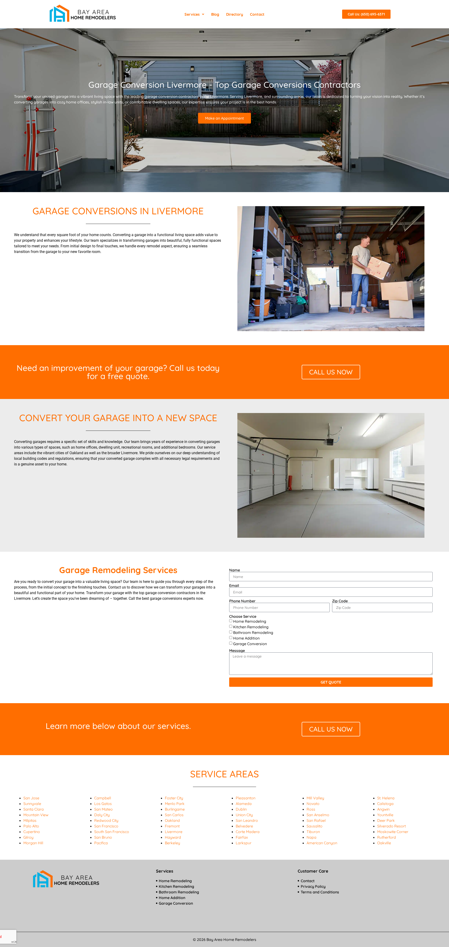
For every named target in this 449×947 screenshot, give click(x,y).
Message (237, 650)
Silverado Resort (391, 826)
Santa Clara (33, 809)
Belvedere (244, 826)
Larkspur (243, 843)
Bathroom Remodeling (253, 632)
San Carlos (174, 814)
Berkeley (172, 843)
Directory (234, 14)
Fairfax (242, 837)
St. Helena (386, 798)
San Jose (31, 798)
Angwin (383, 809)
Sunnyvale (32, 803)
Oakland (172, 820)
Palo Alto (31, 826)
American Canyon (322, 843)
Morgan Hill (33, 843)
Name (234, 570)
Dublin (241, 809)
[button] (194, 14)
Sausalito (314, 826)
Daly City (102, 814)
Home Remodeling (249, 621)
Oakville (384, 843)
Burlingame (175, 809)
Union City (244, 814)
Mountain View (35, 814)
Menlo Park (175, 803)
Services (192, 14)
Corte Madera (248, 831)
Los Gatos (103, 803)
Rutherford (386, 837)
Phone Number (242, 601)
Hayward (173, 837)
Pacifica (101, 843)
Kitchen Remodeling (250, 627)
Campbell (102, 798)
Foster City (174, 798)
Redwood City (106, 820)
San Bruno (103, 837)
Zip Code (340, 601)
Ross (311, 809)
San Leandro (247, 820)
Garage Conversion (250, 643)
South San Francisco (111, 831)
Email (234, 585)
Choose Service (242, 616)
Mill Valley (315, 798)
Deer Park (386, 820)
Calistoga (385, 803)
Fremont (172, 826)
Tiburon (313, 831)
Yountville (385, 814)
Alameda (244, 803)
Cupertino (31, 831)
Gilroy (28, 837)
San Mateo (103, 809)
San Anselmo (318, 814)
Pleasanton (245, 798)
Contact (257, 14)
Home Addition (246, 638)
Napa (311, 837)
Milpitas (29, 820)
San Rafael (316, 820)
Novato (313, 803)
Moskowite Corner (392, 831)
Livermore (173, 831)
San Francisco (106, 826)
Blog (215, 14)
